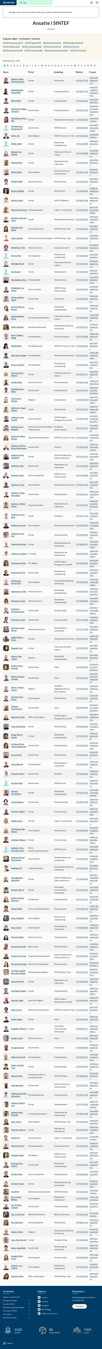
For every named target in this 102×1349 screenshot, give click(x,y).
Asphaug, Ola (16, 868)
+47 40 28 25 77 (82, 1029)
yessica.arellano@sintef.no (94, 745)
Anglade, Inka (16, 648)
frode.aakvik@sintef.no (94, 1076)
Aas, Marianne (17, 1222)
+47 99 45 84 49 (82, 764)
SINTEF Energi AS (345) (52, 43)
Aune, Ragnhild (17, 918)
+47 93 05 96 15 (82, 1122)
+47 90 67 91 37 (82, 639)
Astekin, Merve (17, 890)
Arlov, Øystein (17, 764)
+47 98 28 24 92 (82, 573)
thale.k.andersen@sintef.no (94, 494)
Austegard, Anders (19, 991)
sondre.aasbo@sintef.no (94, 1232)
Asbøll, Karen (16, 821)
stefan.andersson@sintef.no (94, 544)
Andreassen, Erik (18, 572)
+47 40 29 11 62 (82, 793)
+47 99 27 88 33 (82, 1267)
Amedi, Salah (16, 382)
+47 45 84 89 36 (82, 601)
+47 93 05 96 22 (82, 821)
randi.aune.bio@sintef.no (94, 928)
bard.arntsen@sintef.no (94, 783)
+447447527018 (82, 400)
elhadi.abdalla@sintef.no (94, 80)
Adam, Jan (15, 136)
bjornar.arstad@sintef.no (94, 802)
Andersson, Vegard (19, 554)
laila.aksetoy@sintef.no (94, 229)
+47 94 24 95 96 (82, 1198)
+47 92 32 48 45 (82, 308)
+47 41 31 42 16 (82, 658)
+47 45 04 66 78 (82, 981)
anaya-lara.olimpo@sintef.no (94, 400)
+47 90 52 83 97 (82, 1085)
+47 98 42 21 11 (82, 374)
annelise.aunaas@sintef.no (94, 947)
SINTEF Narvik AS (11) (52, 47)
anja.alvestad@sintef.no (94, 374)
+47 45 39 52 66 (82, 409)
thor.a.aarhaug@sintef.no (94, 1165)
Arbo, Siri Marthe (18, 726)
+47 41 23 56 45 (82, 890)
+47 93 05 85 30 (82, 136)
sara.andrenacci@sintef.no (94, 601)
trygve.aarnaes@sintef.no (94, 1184)
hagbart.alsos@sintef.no (94, 336)
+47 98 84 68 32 (82, 1048)
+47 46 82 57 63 (82, 937)
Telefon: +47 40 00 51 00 (11, 1297)
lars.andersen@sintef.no (94, 428)
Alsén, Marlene (17, 327)
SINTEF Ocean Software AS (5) (56, 50)
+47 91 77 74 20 (82, 629)
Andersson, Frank (18, 525)
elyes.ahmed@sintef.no (94, 163)
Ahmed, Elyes (16, 163)
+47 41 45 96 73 (82, 1010)
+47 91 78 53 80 (82, 466)
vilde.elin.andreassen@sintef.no (94, 591)
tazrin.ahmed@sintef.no (94, 200)
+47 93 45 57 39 (82, 110)
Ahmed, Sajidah (17, 191)
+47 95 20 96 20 (82, 582)
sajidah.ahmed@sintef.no (94, 191)
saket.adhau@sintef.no (94, 144)
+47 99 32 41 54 (82, 812)
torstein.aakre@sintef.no (94, 1066)
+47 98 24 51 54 (82, 1222)
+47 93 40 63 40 (82, 1257)
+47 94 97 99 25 (82, 648)
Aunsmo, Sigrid (17, 937)
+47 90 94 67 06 (82, 1206)
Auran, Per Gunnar (18, 956)
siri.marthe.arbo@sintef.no (94, 726)
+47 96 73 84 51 (82, 365)
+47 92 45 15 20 (82, 1214)
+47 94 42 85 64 (82, 879)
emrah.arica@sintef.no (94, 755)
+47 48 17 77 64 (82, 516)
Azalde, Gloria (17, 1038)
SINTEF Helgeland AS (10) (73, 43)
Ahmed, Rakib (17, 181)
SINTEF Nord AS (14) (71, 47)
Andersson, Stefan (18, 544)
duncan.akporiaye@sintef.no (94, 210)
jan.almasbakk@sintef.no (94, 289)
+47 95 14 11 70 (82, 899)
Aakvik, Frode (17, 1076)
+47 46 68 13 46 (82, 1240)
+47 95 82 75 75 (82, 327)
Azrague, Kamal (17, 1048)
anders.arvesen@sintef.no (94, 811)
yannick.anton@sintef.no (94, 689)
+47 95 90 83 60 (82, 525)
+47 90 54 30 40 (82, 1019)
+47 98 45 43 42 (82, 1184)
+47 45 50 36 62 (82, 318)
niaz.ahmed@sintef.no (94, 172)
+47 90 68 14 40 (82, 868)
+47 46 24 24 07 (82, 182)
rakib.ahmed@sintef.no (94, 182)
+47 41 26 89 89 (82, 153)
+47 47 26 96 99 (82, 849)
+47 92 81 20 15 (82, 1146)
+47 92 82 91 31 (82, 494)
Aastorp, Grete (17, 1276)
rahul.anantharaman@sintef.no (94, 390)
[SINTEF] (8, 2)
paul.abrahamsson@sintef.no (94, 128)
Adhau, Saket (16, 144)
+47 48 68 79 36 (82, 200)
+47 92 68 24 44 (82, 1165)
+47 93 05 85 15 (82, 947)
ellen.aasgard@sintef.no (94, 1257)
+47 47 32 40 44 (82, 390)
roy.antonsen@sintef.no (94, 698)
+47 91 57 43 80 (82, 620)
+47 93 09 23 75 (82, 667)
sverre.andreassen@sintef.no (94, 582)
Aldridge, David (17, 264)
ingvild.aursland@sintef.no (94, 972)
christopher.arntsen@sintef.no (94, 793)
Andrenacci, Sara (18, 601)
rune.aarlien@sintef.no (94, 1174)
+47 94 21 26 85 (82, 991)
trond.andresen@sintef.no (94, 620)
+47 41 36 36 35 (82, 101)
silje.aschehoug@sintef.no (94, 830)
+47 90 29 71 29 (82, 1095)
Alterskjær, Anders (19, 355)
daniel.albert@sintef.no (94, 238)
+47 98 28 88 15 (82, 1076)
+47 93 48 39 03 (82, 1276)
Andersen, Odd (17, 466)
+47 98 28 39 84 (82, 918)
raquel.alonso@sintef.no (94, 308)
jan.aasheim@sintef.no (94, 1267)
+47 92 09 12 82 (82, 447)
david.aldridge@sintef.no (94, 264)
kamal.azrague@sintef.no (94, 1048)
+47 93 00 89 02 (82, 1174)
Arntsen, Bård (17, 783)
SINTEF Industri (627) (11, 47)
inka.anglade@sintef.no (94, 648)
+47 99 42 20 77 (82, 698)
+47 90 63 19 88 (82, 1114)
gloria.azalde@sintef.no (94, 1038)
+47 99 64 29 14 (82, 717)
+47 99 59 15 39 (82, 964)
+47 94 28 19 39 (82, 736)
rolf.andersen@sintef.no (94, 475)
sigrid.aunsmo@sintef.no (94, 937)
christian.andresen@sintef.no (94, 610)
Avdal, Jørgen (16, 1019)
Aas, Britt (15, 1192)
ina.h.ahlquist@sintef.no (94, 153)
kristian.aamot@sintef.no (94, 1146)
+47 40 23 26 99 (82, 437)
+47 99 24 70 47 (82, 505)
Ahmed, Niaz (16, 172)
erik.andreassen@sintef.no (94, 573)
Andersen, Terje (17, 485)
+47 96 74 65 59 (82, 272)
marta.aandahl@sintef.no (94, 1155)
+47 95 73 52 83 (82, 1104)
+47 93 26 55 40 (82, 229)
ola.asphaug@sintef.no (94, 868)
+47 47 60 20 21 (82, 859)
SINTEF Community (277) (13, 43)
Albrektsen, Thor (18, 248)
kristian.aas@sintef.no (94, 1206)
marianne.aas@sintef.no (94, 1222)
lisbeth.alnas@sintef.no (94, 299)
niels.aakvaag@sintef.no (94, 1085)
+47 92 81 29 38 (82, 172)
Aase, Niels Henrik (19, 1240)
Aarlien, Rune (16, 1174)
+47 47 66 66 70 (82, 956)
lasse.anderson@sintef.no (94, 516)
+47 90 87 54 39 (82, 419)
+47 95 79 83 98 (82, 336)
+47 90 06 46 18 (82, 755)
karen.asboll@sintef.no (94, 821)
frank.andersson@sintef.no (94, 525)
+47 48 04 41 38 (82, 382)
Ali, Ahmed (15, 272)
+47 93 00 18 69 (82, 256)
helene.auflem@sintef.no (94, 899)
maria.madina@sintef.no (94, 318)
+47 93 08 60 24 (82, 928)
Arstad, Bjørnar (17, 802)
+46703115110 (82, 128)
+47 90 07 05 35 (82, 554)
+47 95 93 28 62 (82, 726)
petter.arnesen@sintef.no (94, 774)
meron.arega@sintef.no (94, 736)
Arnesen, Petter (17, 774)
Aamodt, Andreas (18, 1130)
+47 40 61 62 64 (82, 830)
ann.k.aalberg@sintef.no (94, 1095)
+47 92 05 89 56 (82, 1000)
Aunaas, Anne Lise (18, 946)
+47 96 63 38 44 (82, 191)
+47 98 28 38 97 (82, 544)
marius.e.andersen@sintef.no (94, 447)
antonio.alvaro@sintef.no (94, 365)
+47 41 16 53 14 (82, 1155)
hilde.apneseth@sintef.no (94, 717)
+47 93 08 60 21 (82, 1248)
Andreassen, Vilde (18, 591)
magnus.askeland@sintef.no (94, 840)
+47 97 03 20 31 (82, 783)
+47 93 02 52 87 (82, 264)
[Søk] (21, 2)
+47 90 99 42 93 (82, 591)
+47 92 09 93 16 (82, 219)
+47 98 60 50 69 (82, 563)
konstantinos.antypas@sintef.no (94, 708)
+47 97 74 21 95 (82, 280)
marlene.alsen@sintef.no (94, 327)
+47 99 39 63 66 (82, 1130)
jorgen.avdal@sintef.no (94, 1019)
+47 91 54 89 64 (82, 1066)
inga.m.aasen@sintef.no (94, 1248)
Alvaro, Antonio (17, 365)
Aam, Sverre (16, 1122)
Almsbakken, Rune (18, 280)
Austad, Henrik (17, 981)
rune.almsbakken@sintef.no (94, 280)
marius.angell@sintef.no (94, 639)
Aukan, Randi (16, 909)
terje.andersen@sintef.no (94, 485)
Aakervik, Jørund (18, 1057)
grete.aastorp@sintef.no (94, 1276)
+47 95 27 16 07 (82, 1138)
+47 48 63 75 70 (82, 91)
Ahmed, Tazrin (17, 200)
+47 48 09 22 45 (82, 238)
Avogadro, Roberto (19, 1029)
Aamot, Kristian (17, 1146)
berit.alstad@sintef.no (94, 346)
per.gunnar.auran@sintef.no (94, 956)
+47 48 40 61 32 (82, 745)
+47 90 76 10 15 (82, 972)
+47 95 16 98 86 (82, 475)
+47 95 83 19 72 (82, 1232)
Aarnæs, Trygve (17, 1184)
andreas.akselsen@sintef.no (94, 219)
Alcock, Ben (16, 256)
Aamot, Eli (15, 1138)
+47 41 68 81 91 (82, 355)
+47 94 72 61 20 (82, 163)
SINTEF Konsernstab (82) (32, 47)
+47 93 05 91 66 (82, 210)
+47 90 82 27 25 (82, 1057)
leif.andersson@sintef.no (94, 535)
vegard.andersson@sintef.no (94, 554)
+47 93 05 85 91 (82, 346)
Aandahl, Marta (17, 1155)
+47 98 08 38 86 (82, 774)
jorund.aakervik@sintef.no (94, 1057)
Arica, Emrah (16, 755)
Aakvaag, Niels (17, 1085)
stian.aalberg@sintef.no (94, 1114)
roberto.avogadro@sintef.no (94, 1029)
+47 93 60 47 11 (82, 1192)
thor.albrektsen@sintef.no (94, 248)
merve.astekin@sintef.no (94, 890)
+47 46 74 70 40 (82, 80)
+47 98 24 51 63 (82, 485)
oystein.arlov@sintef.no (94, 764)
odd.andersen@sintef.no (94, 466)
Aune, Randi (16, 928)
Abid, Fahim (16, 101)
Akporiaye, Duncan (19, 210)
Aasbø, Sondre (17, 1232)
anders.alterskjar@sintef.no (94, 355)
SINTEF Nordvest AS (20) (13, 50)
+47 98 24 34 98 (82, 802)
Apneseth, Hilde (18, 717)
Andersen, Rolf (17, 475)
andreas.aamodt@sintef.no (94, 1130)
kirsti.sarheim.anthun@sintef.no (94, 667)
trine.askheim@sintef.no (94, 849)
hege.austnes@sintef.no (94, 1000)
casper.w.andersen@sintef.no (94, 409)
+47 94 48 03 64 (82, 535)
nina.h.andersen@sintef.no (94, 456)
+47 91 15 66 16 (82, 456)
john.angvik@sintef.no (94, 658)
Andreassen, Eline (18, 563)
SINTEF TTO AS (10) (78, 50)
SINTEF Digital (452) (33, 43)
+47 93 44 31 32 (82, 678)
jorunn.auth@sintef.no (94, 1010)
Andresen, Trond (18, 620)
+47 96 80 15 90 (82, 120)
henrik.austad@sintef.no (94, 981)
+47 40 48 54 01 (82, 708)
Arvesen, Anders (18, 811)
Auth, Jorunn (16, 1010)
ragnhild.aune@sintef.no (94, 918)
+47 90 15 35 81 (82, 248)
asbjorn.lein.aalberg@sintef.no (94, 1104)
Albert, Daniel (17, 238)
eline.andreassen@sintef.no (94, 563)
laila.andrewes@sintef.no (94, 629)
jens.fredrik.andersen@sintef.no (94, 419)
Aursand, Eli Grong (18, 964)
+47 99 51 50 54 (82, 289)
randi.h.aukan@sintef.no (94, 909)
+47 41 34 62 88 (82, 144)
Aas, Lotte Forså (17, 1214)
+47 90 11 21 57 (82, 428)
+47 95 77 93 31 (82, 610)
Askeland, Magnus (18, 840)
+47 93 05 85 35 (82, 299)
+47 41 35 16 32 (82, 689)
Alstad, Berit (16, 346)
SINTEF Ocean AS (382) (34, 50)
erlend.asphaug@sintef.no (94, 859)
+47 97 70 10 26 (82, 1038)
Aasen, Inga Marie (18, 1248)
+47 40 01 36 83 (82, 840)
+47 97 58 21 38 (82, 909)
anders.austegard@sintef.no (94, 991)
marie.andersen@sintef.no (94, 437)
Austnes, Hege (17, 1000)
